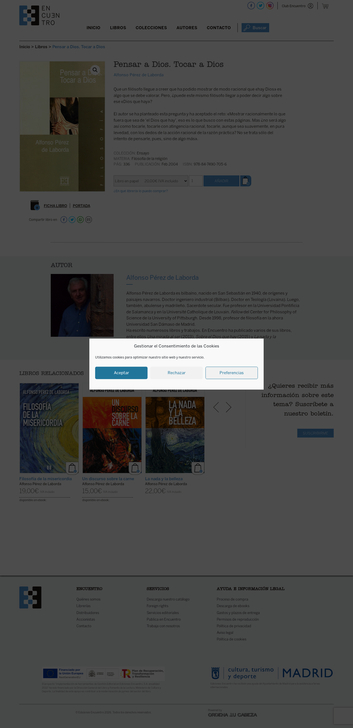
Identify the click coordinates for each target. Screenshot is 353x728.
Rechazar (177, 372)
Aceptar (121, 372)
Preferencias (232, 372)
